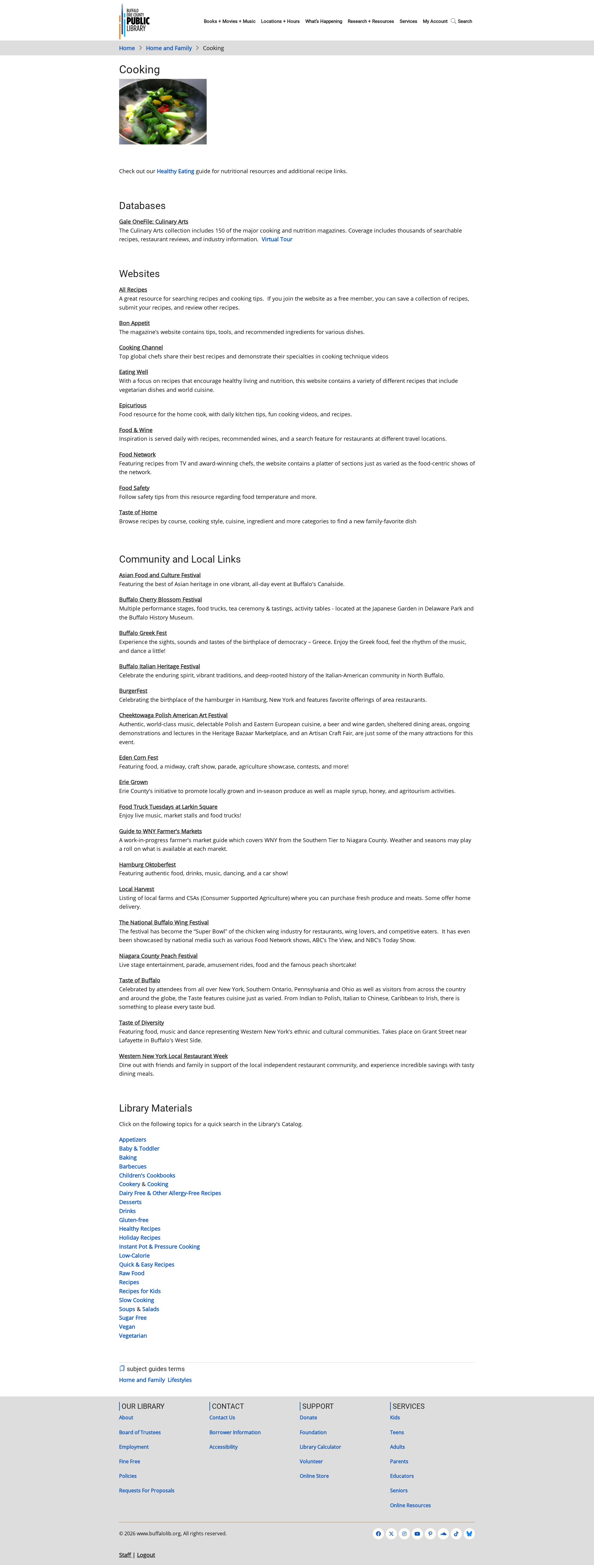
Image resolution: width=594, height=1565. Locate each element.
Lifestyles (180, 1379)
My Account (435, 21)
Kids (395, 1417)
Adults (397, 1446)
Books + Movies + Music (230, 21)
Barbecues (133, 1166)
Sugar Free (133, 1317)
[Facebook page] (378, 1533)
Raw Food (131, 1273)
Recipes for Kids (140, 1291)
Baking (128, 1157)
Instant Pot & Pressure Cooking (159, 1246)
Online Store (314, 1476)
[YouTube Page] (417, 1533)
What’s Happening (323, 21)
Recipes (129, 1282)
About (126, 1417)
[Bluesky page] (469, 1533)
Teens (397, 1432)
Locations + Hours (280, 21)
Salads (150, 1309)
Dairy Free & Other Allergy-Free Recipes (171, 1193)
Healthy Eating (175, 171)
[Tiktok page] (456, 1533)
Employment (134, 1446)
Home (127, 48)
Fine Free (129, 1461)
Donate (308, 1417)
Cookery (129, 1184)
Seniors (399, 1490)
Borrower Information (235, 1432)
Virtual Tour (277, 239)
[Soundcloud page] (443, 1533)
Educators (402, 1476)
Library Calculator (320, 1446)
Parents (399, 1461)
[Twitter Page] (391, 1533)
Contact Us (222, 1417)
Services (408, 21)
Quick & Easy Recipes (146, 1264)
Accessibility (223, 1446)
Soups (127, 1309)
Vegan (127, 1326)
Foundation (313, 1432)
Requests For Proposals (146, 1490)
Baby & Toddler (139, 1148)
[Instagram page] (404, 1533)
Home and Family (169, 48)
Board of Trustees (140, 1432)
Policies (128, 1476)
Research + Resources (371, 21)
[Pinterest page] (430, 1533)
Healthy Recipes (140, 1228)
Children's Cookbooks (147, 1175)
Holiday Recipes (140, 1237)
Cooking (157, 1184)
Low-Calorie (134, 1255)
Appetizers (132, 1139)
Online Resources (410, 1505)
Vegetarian (133, 1335)
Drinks (127, 1211)
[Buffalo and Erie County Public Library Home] (134, 20)
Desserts (130, 1202)
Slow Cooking (136, 1300)
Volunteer (311, 1461)
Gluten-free (133, 1220)
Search (465, 21)
